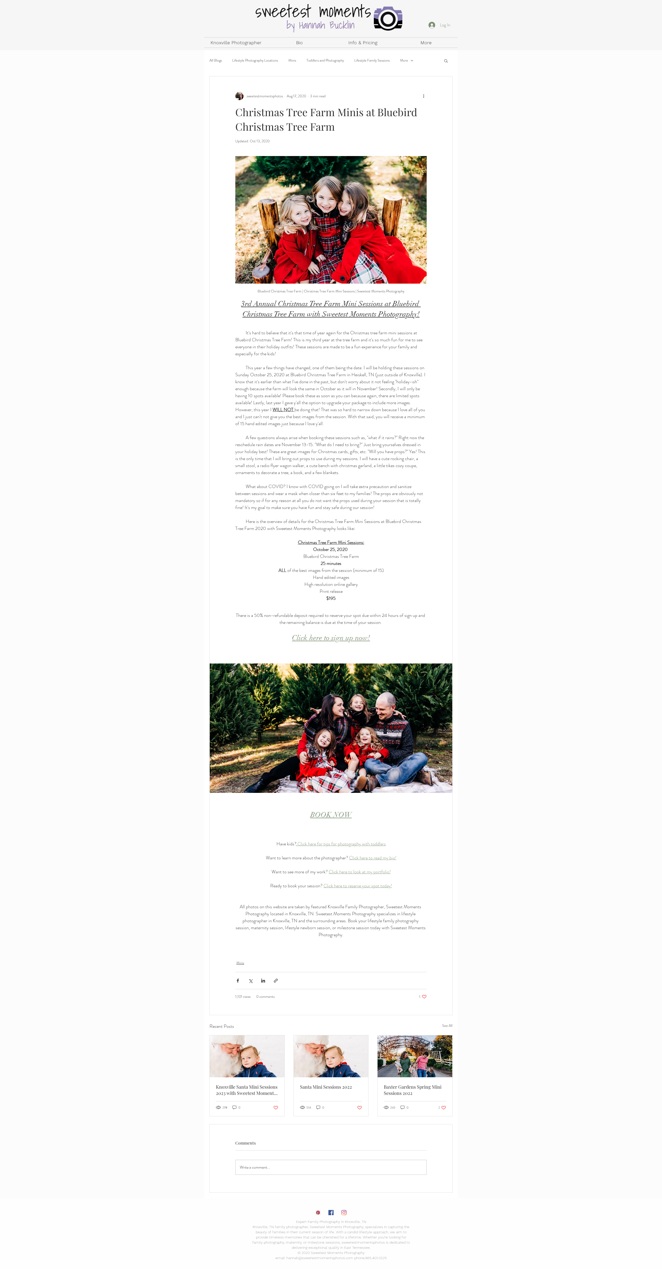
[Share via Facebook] (237, 980)
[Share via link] (275, 980)
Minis (292, 60)
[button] (445, 60)
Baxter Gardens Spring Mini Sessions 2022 (412, 1090)
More (404, 60)
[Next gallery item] (446, 728)
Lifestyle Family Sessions (372, 60)
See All (447, 1025)
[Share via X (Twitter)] (250, 980)
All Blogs (215, 60)
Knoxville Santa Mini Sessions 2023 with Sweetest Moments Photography (246, 1090)
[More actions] (423, 96)
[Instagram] (344, 1212)
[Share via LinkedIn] (263, 980)
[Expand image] (331, 728)
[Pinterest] (318, 1212)
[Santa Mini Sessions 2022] (331, 1056)
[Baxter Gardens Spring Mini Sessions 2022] (415, 1056)
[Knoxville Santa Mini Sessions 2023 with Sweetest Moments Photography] (247, 1056)
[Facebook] (331, 1212)
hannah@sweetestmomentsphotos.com (320, 1258)
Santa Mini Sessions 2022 (326, 1087)
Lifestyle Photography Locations (255, 60)
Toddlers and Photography (325, 60)
